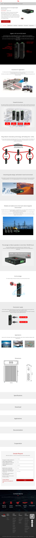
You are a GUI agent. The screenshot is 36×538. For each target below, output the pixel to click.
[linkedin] (32, 526)
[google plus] (32, 524)
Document (26, 25)
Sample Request (6, 21)
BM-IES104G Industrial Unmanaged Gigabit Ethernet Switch (13, 3)
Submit (25, 480)
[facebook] (32, 520)
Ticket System (32, 505)
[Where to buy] (18, 502)
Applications (21, 25)
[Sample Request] (11, 502)
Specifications (10, 25)
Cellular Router (26, 536)
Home (2, 3)
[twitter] (32, 522)
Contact (8, 519)
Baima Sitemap (31, 536)
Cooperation (31, 25)
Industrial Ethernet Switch (14, 531)
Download (15, 25)
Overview (4, 25)
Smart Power (27, 520)
